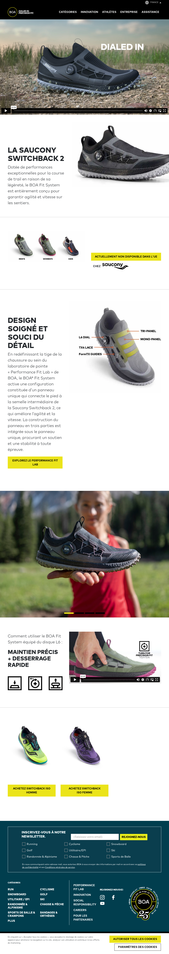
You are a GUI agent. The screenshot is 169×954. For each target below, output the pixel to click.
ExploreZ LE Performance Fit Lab (35, 462)
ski (42, 899)
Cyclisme (47, 889)
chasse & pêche (52, 904)
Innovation (82, 895)
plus (11, 921)
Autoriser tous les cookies (135, 939)
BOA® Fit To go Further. (28, 12)
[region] (84, 943)
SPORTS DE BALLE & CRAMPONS (21, 914)
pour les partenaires (83, 917)
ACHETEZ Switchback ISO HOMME (31, 790)
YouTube (102, 903)
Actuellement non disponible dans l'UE (126, 256)
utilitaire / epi (19, 899)
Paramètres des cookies (137, 947)
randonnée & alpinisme (18, 906)
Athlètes (109, 12)
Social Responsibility (84, 902)
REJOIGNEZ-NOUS (134, 837)
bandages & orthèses (49, 914)
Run (11, 889)
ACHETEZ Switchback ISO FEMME (85, 790)
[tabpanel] (84, 554)
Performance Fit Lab (84, 887)
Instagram (102, 897)
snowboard (17, 894)
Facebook (113, 897)
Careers (79, 910)
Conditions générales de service (60, 867)
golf (44, 894)
